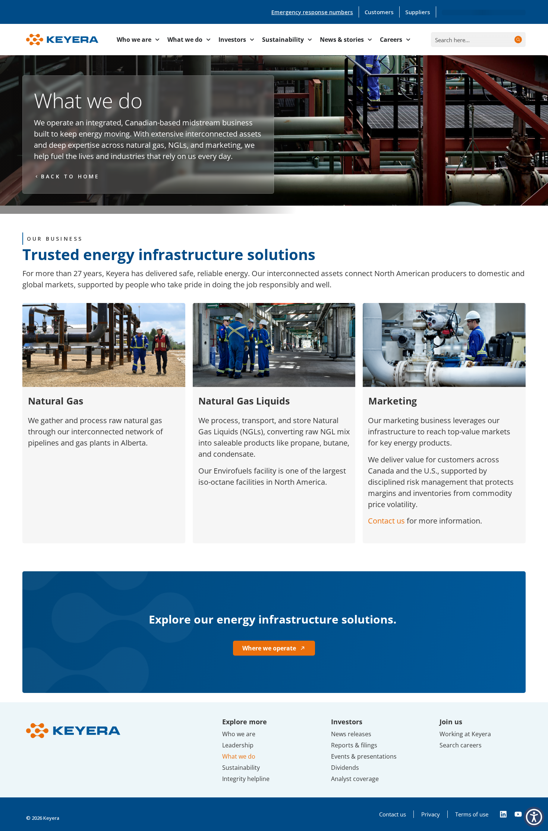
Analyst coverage (355, 778)
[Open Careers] (408, 39)
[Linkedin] (503, 814)
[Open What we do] (208, 39)
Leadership (237, 745)
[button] (534, 817)
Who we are (238, 734)
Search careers (461, 745)
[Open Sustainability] (310, 39)
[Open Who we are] (157, 39)
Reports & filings (354, 745)
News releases (351, 734)
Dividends (345, 767)
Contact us (386, 521)
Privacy (430, 814)
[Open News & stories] (370, 39)
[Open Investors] (252, 39)
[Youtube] (518, 814)
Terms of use (471, 814)
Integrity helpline (246, 778)
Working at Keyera (465, 734)
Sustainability (241, 767)
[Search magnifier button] (518, 39)
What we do (238, 756)
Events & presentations (364, 756)
